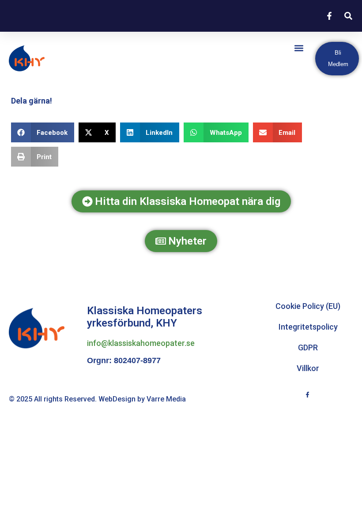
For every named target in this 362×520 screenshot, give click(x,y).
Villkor (308, 368)
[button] (299, 48)
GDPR (308, 347)
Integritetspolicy (308, 326)
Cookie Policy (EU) (307, 306)
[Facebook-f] (307, 394)
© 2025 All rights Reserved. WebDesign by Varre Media (97, 399)
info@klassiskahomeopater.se (141, 343)
